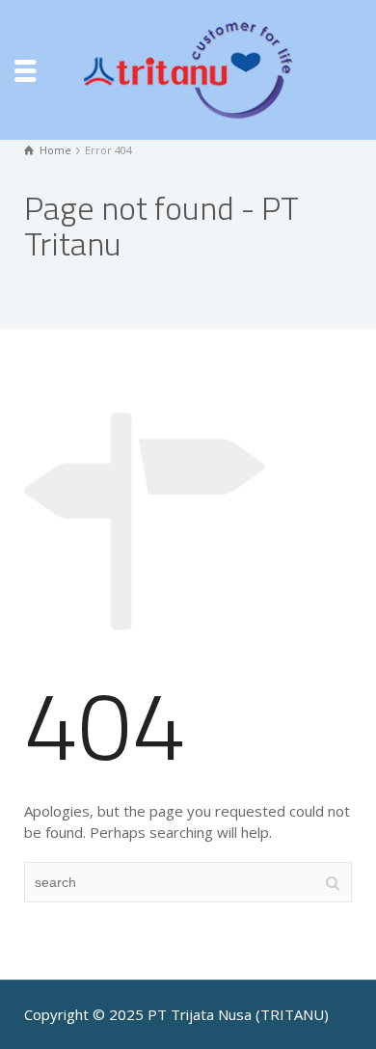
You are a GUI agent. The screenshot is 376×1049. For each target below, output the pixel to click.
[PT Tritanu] (188, 67)
